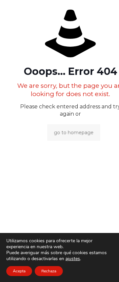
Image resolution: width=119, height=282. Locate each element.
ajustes (72, 259)
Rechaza (48, 271)
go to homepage (74, 133)
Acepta (19, 271)
